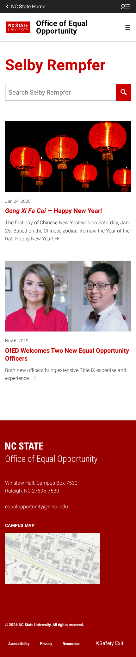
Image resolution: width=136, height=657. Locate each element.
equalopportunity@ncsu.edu (36, 507)
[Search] (123, 92)
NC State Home (28, 6)
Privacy (46, 644)
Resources (71, 644)
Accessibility (18, 644)
